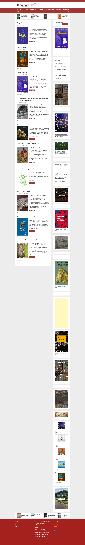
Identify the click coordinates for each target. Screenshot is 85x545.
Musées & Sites (59, 9)
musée (58, 69)
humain (48, 529)
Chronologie (32, 9)
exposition (64, 63)
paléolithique (58, 73)
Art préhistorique (40, 9)
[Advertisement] (61, 313)
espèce (59, 63)
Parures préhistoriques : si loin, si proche (28, 143)
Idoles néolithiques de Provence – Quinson (28, 239)
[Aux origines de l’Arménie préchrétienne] (61, 451)
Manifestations (17, 529)
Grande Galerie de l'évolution (61, 398)
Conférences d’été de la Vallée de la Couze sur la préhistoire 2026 (52, 16)
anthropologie (41, 521)
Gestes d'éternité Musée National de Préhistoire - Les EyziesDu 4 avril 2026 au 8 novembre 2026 (61, 51)
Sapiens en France (22, 25)
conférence (61, 62)
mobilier (56, 69)
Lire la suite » (32, 41)
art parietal (37, 523)
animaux (37, 521)
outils (62, 71)
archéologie (57, 60)
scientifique (44, 538)
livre (37, 530)
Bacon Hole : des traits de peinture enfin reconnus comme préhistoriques (65, 515)
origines (47, 532)
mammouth (39, 530)
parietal (64, 73)
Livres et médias (66, 9)
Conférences (23, 17)
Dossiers (21, 9)
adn (35, 521)
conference (56, 62)
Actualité (16, 521)
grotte (61, 65)
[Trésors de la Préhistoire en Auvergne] (61, 426)
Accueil (17, 9)
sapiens (61, 76)
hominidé (58, 66)
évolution (59, 78)
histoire (56, 66)
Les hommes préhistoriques (49, 9)
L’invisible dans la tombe (23, 191)
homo (65, 66)
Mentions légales (56, 524)
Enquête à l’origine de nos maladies (26, 217)
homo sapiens (57, 68)
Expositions (36, 17)
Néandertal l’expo (37, 15)
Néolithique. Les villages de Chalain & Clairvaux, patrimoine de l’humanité (52, 515)
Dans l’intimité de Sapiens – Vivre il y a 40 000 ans (30, 169)
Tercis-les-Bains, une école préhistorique (38, 515)
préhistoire (62, 75)
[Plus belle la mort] (61, 477)
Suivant (47, 263)
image (35, 530)
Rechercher (65, 23)
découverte (56, 63)
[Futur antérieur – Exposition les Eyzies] (61, 439)
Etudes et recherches (65, 17)
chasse (63, 60)
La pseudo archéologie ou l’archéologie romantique (23, 16)
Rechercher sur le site (59, 22)
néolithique (57, 71)
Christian (25, 49)
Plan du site (56, 521)
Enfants (17, 11)
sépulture (56, 78)
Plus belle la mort (22, 47)
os (60, 71)
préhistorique (57, 76)
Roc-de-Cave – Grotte (23, 125)
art (61, 60)
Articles (27, 9)
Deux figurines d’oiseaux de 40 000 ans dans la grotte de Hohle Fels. (66, 16)
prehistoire (56, 75)
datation (65, 62)
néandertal (63, 69)
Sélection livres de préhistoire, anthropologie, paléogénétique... (62, 93)
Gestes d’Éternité (22, 72)
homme (62, 66)
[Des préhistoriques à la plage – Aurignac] (61, 464)
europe (61, 63)
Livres (16, 528)
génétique (40, 527)
